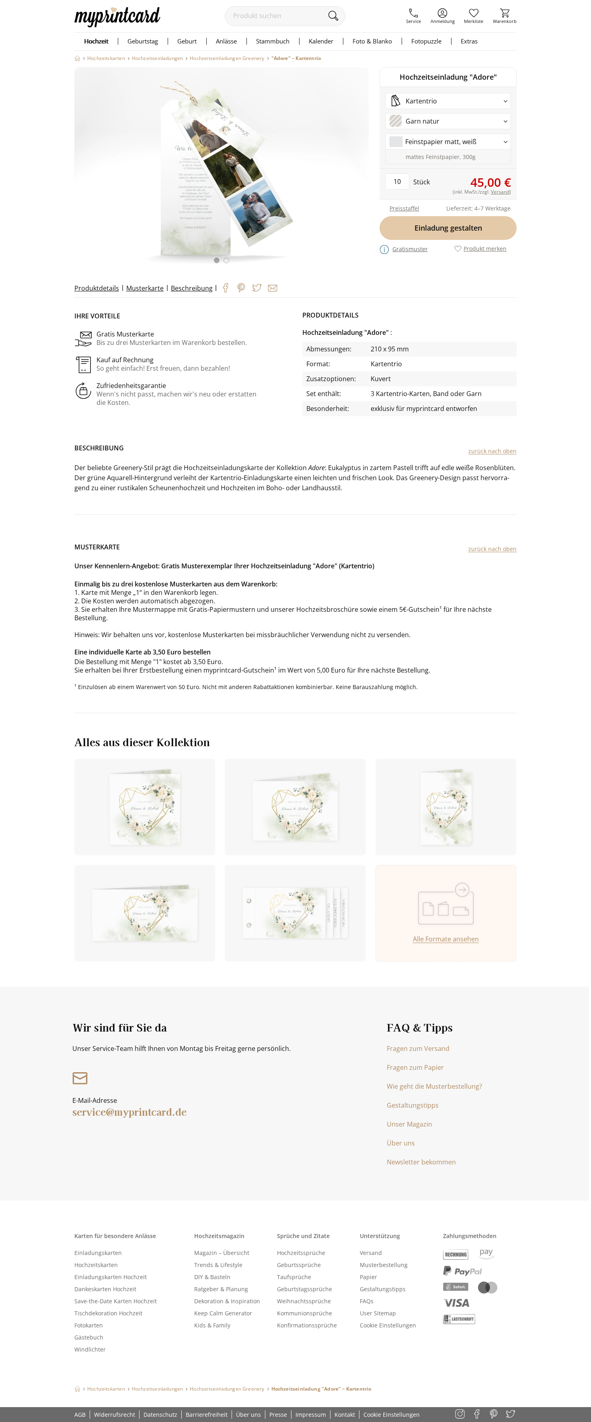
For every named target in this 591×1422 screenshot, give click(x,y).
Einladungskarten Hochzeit (110, 1277)
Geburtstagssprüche (304, 1289)
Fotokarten (88, 1325)
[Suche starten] (333, 16)
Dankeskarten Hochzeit (105, 1289)
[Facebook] (225, 288)
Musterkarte (145, 288)
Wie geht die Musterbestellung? (434, 1086)
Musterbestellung (384, 1265)
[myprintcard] (117, 25)
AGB (80, 1414)
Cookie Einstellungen (388, 1325)
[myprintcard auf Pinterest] (494, 1414)
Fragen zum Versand (418, 1048)
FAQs (366, 1301)
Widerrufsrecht (114, 1414)
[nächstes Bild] (361, 170)
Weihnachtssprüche (304, 1301)
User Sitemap (378, 1313)
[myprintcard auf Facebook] (477, 1414)
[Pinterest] (241, 288)
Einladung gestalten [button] (448, 228)
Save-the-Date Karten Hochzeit (115, 1301)
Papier (368, 1277)
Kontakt (344, 1414)
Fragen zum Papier (415, 1067)
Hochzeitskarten (96, 1265)
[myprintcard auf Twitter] (511, 1414)
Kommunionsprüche (304, 1313)
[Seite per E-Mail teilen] (272, 288)
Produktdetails (96, 288)
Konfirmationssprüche (307, 1325)
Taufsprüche (294, 1277)
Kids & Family (212, 1325)
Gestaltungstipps (413, 1105)
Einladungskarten (98, 1253)
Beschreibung (192, 288)
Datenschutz (160, 1414)
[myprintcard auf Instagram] (460, 1414)
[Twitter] (257, 288)
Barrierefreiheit (207, 1414)
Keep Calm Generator (223, 1313)
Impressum (311, 1414)
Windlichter (90, 1349)
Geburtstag (142, 41)
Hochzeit (96, 41)
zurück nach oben (492, 451)
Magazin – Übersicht (221, 1253)
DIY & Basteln (212, 1277)
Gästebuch (88, 1337)
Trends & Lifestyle (218, 1265)
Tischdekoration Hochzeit (108, 1313)
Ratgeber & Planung (221, 1289)
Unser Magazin (409, 1124)
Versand (371, 1253)
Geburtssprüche (299, 1265)
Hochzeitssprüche (301, 1253)
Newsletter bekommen (421, 1162)
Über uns (401, 1143)
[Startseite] (77, 58)
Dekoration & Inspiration (227, 1301)
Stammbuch (272, 41)
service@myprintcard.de (129, 1111)
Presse (278, 1414)
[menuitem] (413, 16)
